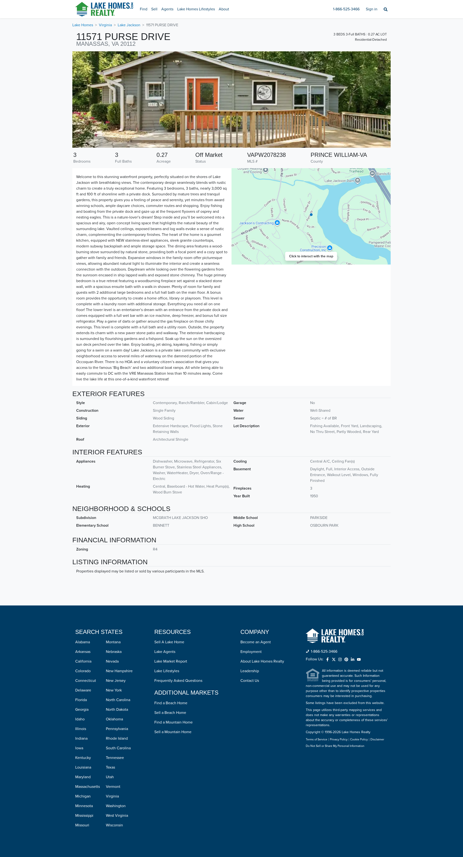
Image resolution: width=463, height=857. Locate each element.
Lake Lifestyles (166, 671)
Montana (113, 642)
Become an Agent (255, 642)
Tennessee (115, 757)
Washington (116, 806)
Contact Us (249, 680)
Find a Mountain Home (173, 722)
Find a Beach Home (170, 703)
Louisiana (83, 767)
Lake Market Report (170, 661)
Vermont (113, 786)
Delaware (83, 690)
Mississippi (84, 815)
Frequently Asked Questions (178, 680)
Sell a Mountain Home (172, 732)
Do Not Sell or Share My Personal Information (335, 746)
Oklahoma (114, 719)
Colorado (83, 671)
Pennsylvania (117, 728)
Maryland (83, 777)
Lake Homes (82, 25)
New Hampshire (119, 671)
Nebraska (114, 651)
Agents (167, 9)
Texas (110, 767)
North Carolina (118, 700)
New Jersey (116, 680)
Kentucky (83, 757)
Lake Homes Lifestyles (196, 9)
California (83, 661)
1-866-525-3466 (346, 9)
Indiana (81, 738)
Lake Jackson (129, 25)
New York (114, 690)
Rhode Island (117, 738)
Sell (154, 9)
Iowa (79, 748)
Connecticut (85, 680)
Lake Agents (164, 651)
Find (143, 9)
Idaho (80, 719)
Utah (110, 777)
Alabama (82, 642)
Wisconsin (114, 825)
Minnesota (84, 806)
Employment (251, 651)
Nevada (112, 661)
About (224, 9)
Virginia (105, 25)
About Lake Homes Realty (262, 661)
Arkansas (82, 651)
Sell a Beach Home (170, 712)
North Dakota (117, 709)
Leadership (249, 671)
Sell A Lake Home (169, 642)
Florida (81, 700)
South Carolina (118, 748)
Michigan (83, 796)
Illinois (80, 728)
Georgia (82, 709)
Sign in (371, 9)
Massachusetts (87, 786)
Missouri (82, 825)
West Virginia (117, 815)
